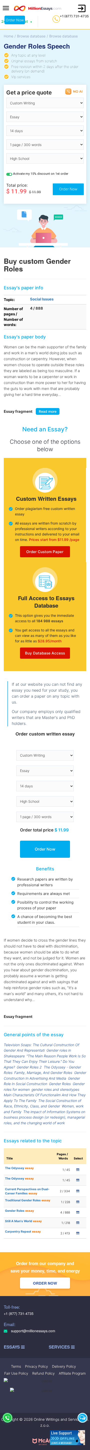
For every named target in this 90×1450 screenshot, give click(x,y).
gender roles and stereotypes (55, 1089)
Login (82, 8)
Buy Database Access (45, 653)
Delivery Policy (64, 1366)
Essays (12, 1347)
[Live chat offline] (67, 1437)
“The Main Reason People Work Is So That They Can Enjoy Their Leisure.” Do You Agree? (45, 1061)
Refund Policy (43, 1373)
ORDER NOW (45, 1283)
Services (60, 1347)
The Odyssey (19, 1168)
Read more (47, 411)
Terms (16, 1366)
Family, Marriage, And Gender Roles (43, 1072)
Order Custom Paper (45, 551)
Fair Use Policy (16, 1373)
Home (8, 36)
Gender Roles (60, 1084)
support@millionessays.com (32, 1331)
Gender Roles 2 (29, 1067)
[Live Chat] (83, 1418)
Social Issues (42, 299)
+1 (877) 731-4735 (74, 16)
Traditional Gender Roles (27, 1200)
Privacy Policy (36, 1366)
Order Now (15, 20)
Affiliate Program (72, 1373)
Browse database (31, 36)
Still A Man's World (23, 1221)
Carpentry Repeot (23, 1231)
